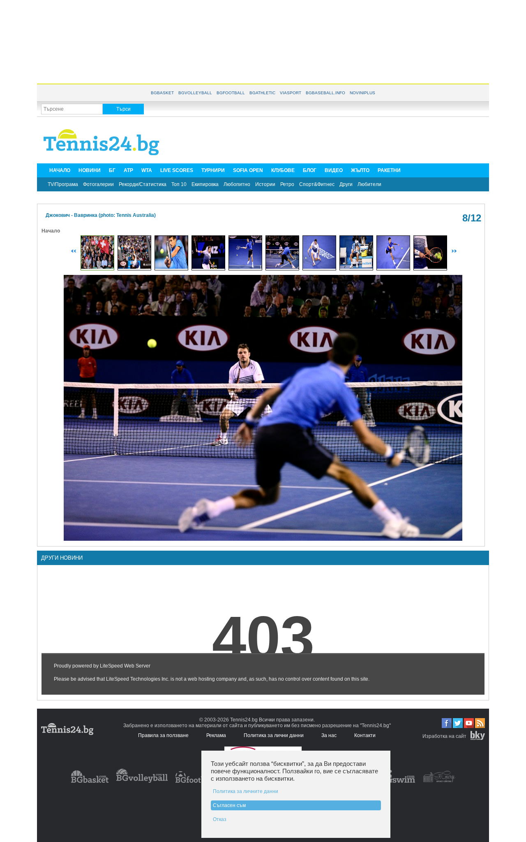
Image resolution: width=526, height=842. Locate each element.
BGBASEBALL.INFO (325, 93)
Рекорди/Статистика (142, 184)
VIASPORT (290, 93)
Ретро (287, 184)
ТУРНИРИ (213, 170)
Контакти (365, 735)
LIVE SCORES (176, 170)
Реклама (216, 735)
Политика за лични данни (274, 735)
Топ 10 (179, 184)
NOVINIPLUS (362, 93)
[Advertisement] (263, 41)
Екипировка (205, 184)
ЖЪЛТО (360, 170)
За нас (329, 735)
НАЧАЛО (59, 170)
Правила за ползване (163, 735)
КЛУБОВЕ (283, 170)
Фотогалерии (98, 184)
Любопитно (237, 184)
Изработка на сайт (444, 736)
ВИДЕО (334, 170)
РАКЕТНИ (389, 170)
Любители (369, 184)
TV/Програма (63, 184)
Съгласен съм (229, 805)
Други (346, 184)
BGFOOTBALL (231, 93)
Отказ (219, 819)
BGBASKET (162, 93)
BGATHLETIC (262, 93)
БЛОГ (309, 170)
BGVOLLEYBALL (195, 93)
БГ (112, 170)
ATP (128, 170)
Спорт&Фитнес (317, 184)
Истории (265, 184)
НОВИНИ (89, 170)
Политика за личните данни (245, 791)
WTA (146, 170)
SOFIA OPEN (248, 170)
